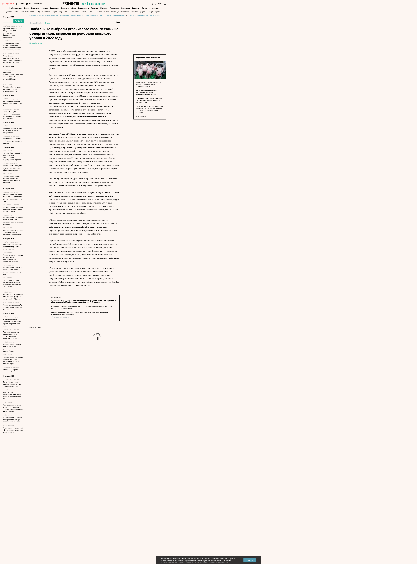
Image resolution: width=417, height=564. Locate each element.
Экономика (35, 8)
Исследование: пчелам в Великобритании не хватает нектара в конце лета (12, 271)
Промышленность (103, 12)
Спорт (151, 12)
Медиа (73, 8)
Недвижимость (83, 8)
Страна (91, 12)
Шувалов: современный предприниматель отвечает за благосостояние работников (12, 33)
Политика (94, 8)
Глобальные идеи (15, 8)
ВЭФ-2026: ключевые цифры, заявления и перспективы (49, 15)
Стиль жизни (125, 8)
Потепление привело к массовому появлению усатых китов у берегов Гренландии (12, 283)
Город (55, 12)
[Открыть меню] (165, 4)
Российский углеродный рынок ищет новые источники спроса (12, 89)
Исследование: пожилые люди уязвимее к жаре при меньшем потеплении (13, 420)
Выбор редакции (77, 15)
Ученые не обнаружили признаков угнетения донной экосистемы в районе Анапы (12, 348)
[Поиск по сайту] (152, 4)
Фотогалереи (154, 8)
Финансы (44, 8)
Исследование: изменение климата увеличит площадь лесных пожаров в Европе (13, 221)
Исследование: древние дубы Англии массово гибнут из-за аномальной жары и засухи (13, 408)
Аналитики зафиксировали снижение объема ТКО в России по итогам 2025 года (13, 76)
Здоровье (143, 12)
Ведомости (8, 12)
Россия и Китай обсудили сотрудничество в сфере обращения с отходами (12, 168)
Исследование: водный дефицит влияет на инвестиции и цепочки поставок (11, 179)
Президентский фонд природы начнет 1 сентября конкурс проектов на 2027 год (11, 335)
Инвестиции (54, 8)
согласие (193, 560)
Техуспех (134, 12)
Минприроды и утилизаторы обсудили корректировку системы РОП (12, 395)
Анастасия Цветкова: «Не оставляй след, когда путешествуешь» (12, 247)
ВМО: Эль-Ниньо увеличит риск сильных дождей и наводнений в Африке (13, 297)
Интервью (135, 8)
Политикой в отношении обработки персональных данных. (207, 562)
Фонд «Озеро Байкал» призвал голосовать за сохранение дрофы (12, 384)
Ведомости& (63, 12)
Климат (47, 23)
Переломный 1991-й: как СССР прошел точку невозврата (105, 15)
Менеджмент (114, 8)
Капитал (84, 12)
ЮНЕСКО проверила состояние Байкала (10, 371)
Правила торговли (27, 12)
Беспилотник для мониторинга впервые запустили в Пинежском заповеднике (12, 115)
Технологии (65, 8)
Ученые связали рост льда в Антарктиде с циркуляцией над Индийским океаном (13, 258)
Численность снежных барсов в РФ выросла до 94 (12, 103)
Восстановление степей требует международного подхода (12, 141)
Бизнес (26, 8)
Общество (104, 8)
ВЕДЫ (16, 12)
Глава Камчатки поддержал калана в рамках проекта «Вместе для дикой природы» (12, 59)
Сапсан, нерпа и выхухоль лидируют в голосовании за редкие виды (13, 209)
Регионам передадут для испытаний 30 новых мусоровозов (12, 130)
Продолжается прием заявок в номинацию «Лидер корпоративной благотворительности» (12, 46)
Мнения (144, 8)
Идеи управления (44, 12)
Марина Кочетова (35, 43)
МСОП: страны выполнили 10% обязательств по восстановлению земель (13, 232)
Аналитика (75, 12)
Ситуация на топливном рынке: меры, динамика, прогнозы (148, 15)
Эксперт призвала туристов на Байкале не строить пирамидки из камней (12, 322)
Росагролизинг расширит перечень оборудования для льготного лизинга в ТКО (12, 198)
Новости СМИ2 (35, 327)
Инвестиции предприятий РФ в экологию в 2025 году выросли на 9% (13, 430)
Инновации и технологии (120, 12)
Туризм (157, 12)
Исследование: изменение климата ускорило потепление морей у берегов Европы (13, 360)
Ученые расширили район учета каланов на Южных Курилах (13, 307)
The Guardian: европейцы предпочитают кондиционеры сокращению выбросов (12, 156)
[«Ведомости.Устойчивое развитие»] (84, 4)
